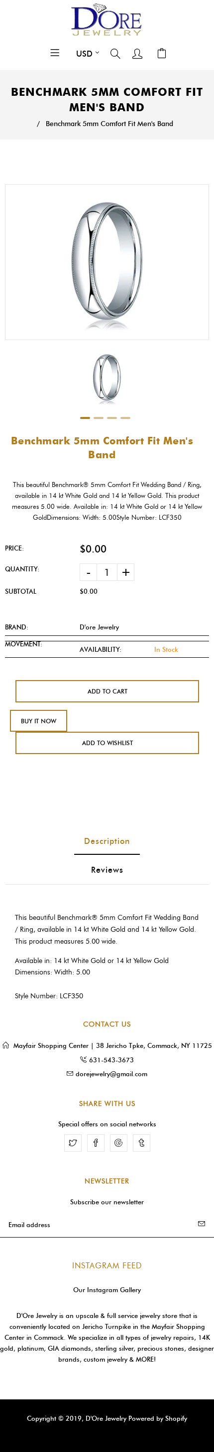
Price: (14, 548)
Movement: (23, 644)
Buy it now (38, 721)
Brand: (16, 627)
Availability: (100, 649)
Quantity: (22, 569)
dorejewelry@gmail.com (111, 1074)
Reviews (107, 870)
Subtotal (20, 591)
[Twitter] (73, 1143)
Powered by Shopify (157, 1418)
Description (107, 841)
